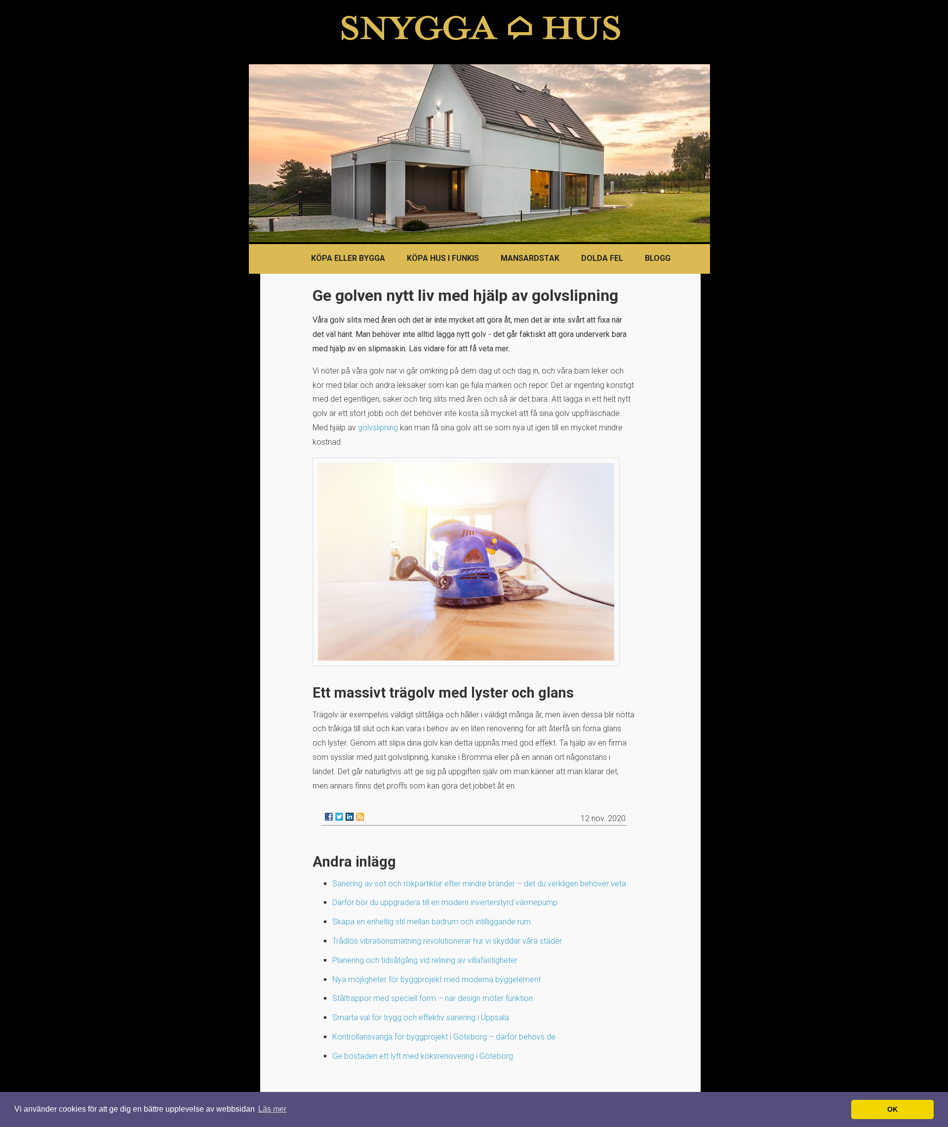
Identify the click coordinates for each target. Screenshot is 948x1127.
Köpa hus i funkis (443, 258)
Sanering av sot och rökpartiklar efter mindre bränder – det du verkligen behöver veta (479, 883)
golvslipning (378, 427)
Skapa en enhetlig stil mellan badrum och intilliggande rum (431, 921)
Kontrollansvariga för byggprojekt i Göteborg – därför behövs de (443, 1037)
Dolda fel (602, 258)
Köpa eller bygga (348, 258)
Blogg (658, 258)
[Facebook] (329, 817)
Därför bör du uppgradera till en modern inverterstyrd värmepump (444, 902)
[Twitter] (339, 817)
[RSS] (360, 817)
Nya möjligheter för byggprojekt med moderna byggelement (436, 979)
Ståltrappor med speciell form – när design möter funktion (432, 998)
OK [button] (892, 1109)
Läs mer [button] (272, 1109)
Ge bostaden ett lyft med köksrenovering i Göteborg (422, 1056)
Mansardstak (530, 258)
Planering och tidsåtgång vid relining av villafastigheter (424, 960)
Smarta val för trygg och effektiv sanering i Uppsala (420, 1017)
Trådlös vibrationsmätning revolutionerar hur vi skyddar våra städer (447, 941)
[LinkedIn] (350, 817)
